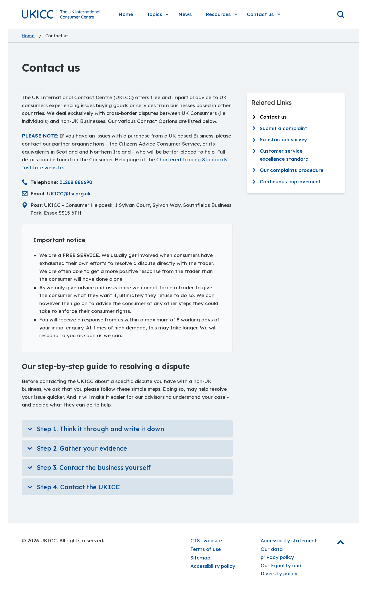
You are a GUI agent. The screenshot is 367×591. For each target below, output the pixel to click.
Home (125, 14)
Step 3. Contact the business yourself (94, 467)
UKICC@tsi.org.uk (69, 194)
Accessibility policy (212, 566)
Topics (154, 14)
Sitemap (200, 558)
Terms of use (205, 549)
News (185, 14)
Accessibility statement (289, 540)
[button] (61, 14)
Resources (218, 14)
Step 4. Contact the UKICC (78, 487)
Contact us (260, 14)
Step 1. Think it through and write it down (100, 429)
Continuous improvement (290, 181)
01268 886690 (75, 182)
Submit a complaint (283, 128)
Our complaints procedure (291, 170)
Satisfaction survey (283, 140)
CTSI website (206, 540)
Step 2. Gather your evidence (82, 448)
